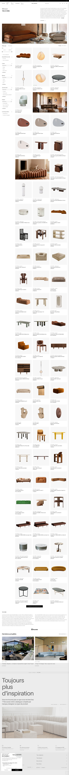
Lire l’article (4, 665)
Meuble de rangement (58, 355)
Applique (56, 422)
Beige (4, 67)
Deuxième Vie (5, 113)
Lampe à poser (39, 199)
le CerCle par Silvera (5, 111)
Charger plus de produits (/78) (34, 606)
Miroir (56, 310)
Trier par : (60, 45)
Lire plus (62, 17)
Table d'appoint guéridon (7, 94)
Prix (2, 48)
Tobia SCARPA (5, 106)
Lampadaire (21, 87)
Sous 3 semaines (6, 60)
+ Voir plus (4, 72)
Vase (20, 422)
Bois (3, 82)
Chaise (20, 243)
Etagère (56, 243)
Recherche (47, 3)
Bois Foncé (5, 70)
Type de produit (4, 87)
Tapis (20, 132)
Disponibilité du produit (6, 56)
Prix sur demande (6, 54)
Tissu (4, 79)
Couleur (3, 63)
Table (20, 444)
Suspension (39, 65)
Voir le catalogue (54, 704)
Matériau (3, 75)
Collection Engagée (6, 115)
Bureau (38, 310)
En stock (4, 58)
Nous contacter (63, 704)
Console (38, 154)
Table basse (57, 65)
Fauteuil (38, 243)
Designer (3, 99)
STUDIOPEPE (5, 103)
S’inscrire (29, 767)
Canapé (4, 91)
